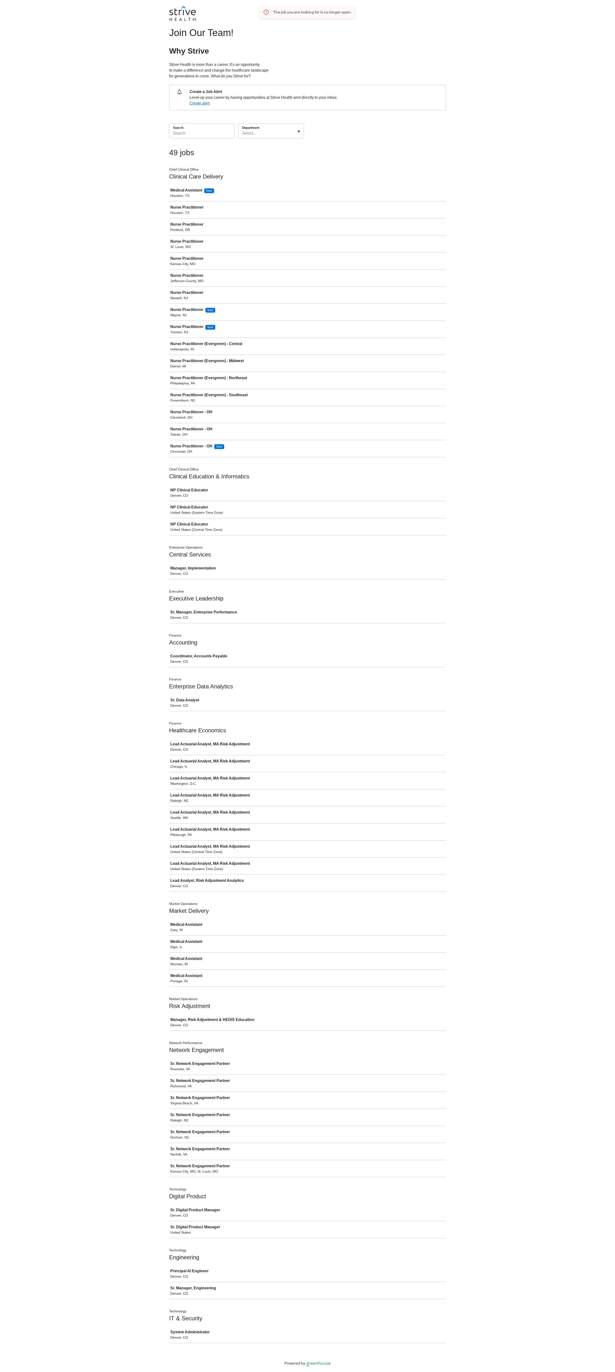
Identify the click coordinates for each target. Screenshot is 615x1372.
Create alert (199, 103)
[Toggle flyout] (299, 131)
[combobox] (242, 133)
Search (178, 128)
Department (250, 128)
